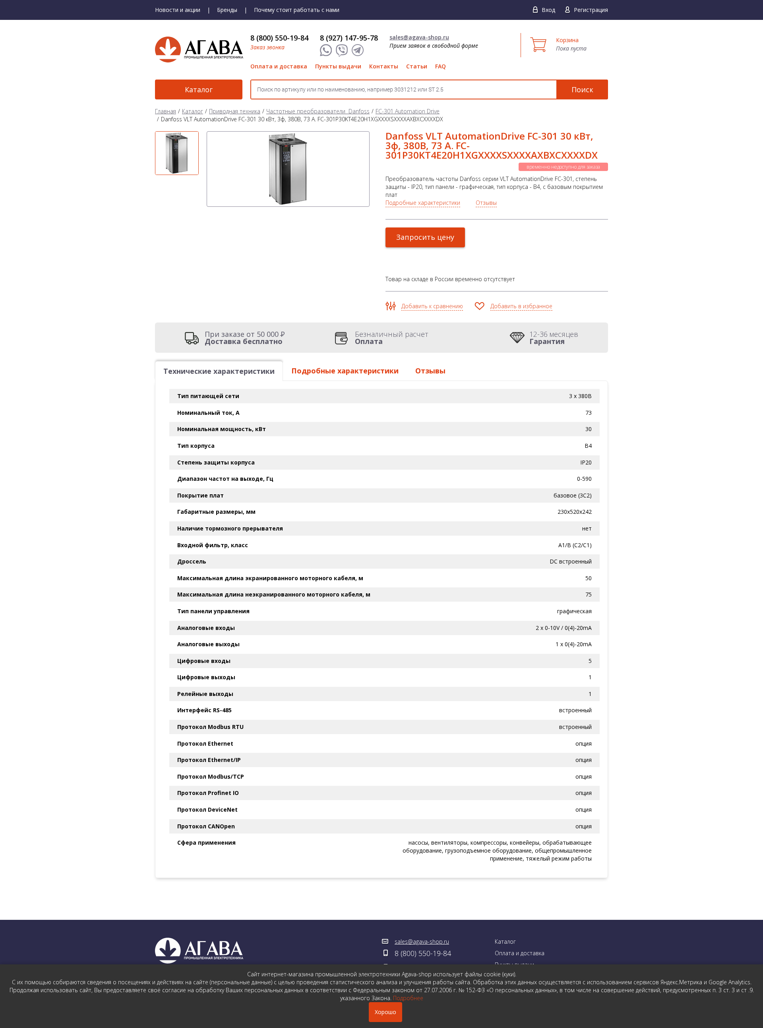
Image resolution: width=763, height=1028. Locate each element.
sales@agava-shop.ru (419, 37)
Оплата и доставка (278, 66)
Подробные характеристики (422, 202)
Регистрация (591, 10)
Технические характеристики (219, 371)
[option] (177, 153)
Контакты (383, 66)
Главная (165, 111)
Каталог (199, 89)
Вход (548, 10)
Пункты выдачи (338, 66)
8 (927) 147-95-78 (349, 38)
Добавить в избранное (521, 306)
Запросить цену (425, 237)
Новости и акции (177, 10)
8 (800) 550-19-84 (279, 38)
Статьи (416, 66)
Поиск (582, 89)
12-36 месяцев (553, 337)
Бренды (227, 10)
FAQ (440, 66)
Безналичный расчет (391, 337)
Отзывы (486, 202)
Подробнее (408, 998)
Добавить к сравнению (432, 306)
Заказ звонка (267, 47)
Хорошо (385, 1012)
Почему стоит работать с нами (296, 10)
